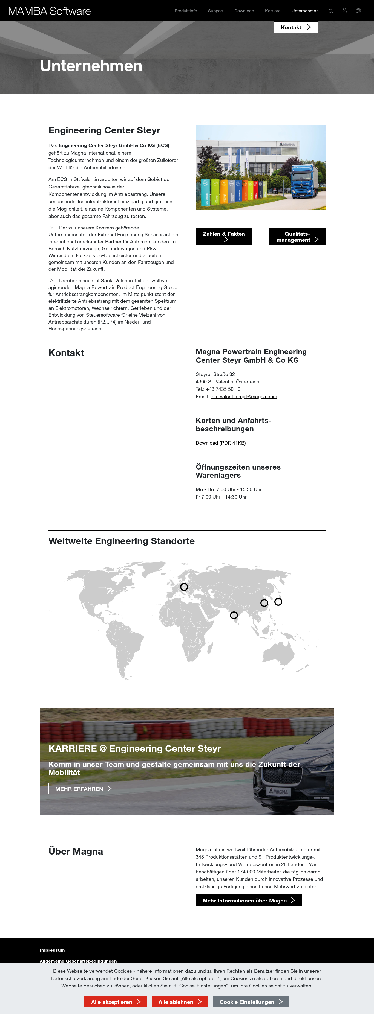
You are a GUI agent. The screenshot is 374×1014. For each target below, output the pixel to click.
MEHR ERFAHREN (79, 788)
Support (215, 10)
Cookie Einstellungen (247, 1001)
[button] (331, 10)
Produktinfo (186, 10)
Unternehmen (305, 10)
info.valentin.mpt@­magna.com (244, 396)
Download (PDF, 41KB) (221, 443)
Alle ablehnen (176, 1001)
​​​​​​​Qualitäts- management (293, 236)
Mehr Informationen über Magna (245, 900)
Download (244, 10)
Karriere (273, 10)
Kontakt (292, 27)
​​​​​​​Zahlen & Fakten (224, 233)
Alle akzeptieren (111, 1001)
